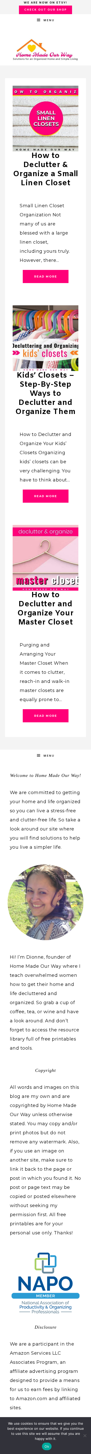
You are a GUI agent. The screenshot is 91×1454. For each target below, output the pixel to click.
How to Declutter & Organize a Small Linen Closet (45, 169)
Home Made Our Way (45, 49)
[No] (84, 1435)
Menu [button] (49, 20)
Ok (46, 1446)
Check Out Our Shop (45, 10)
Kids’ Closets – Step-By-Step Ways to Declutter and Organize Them (45, 394)
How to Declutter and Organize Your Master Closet (45, 609)
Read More (45, 276)
